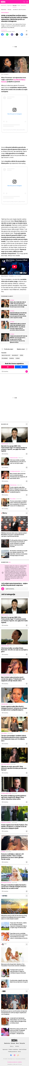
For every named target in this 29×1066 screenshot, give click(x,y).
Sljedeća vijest (21, 349)
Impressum (5, 1049)
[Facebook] (21, 366)
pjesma (17, 358)
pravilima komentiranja (13, 572)
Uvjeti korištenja (22, 1049)
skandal (11, 358)
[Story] (12, 1046)
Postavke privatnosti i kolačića (14, 1062)
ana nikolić (15, 355)
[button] (26, 31)
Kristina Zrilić (4, 30)
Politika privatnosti (12, 1051)
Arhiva (19, 1051)
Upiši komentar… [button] (10, 589)
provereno (5, 358)
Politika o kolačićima (13, 1049)
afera (21, 355)
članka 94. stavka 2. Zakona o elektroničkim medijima (16, 574)
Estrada (9, 9)
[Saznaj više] (26, 513)
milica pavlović (6, 355)
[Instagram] (7, 366)
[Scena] (2, 2)
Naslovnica (3, 9)
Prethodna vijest (8, 349)
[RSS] (18, 1055)
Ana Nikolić (16, 79)
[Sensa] (17, 1046)
